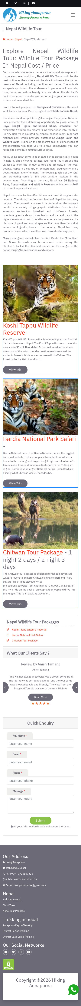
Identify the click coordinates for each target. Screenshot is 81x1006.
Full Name (20, 735)
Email (17, 754)
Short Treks (9, 905)
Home (9, 39)
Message (19, 791)
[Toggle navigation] (73, 15)
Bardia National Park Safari (39, 439)
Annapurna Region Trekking (17, 925)
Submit (40, 820)
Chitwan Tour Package (33, 552)
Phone (17, 772)
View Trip (15, 370)
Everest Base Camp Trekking (18, 936)
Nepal (18, 39)
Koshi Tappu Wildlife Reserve (30, 328)
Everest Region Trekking (16, 931)
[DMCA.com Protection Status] (8, 964)
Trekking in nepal (12, 899)
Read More (40, 697)
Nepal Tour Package (14, 911)
